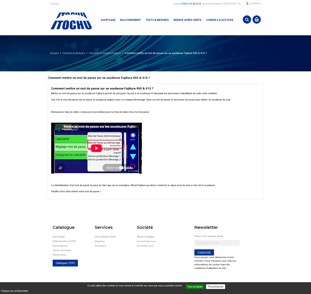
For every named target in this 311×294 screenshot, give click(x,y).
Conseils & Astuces (219, 20)
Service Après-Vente (187, 20)
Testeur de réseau (62, 250)
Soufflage (108, 20)
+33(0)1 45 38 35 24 (191, 3)
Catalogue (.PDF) (65, 263)
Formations (100, 245)
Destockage (59, 236)
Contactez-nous (145, 245)
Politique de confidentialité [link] (14, 291)
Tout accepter (195, 286)
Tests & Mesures (157, 20)
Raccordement (130, 20)
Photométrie (59, 255)
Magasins (100, 241)
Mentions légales (145, 236)
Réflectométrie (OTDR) (64, 241)
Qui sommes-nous (146, 241)
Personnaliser (216, 286)
